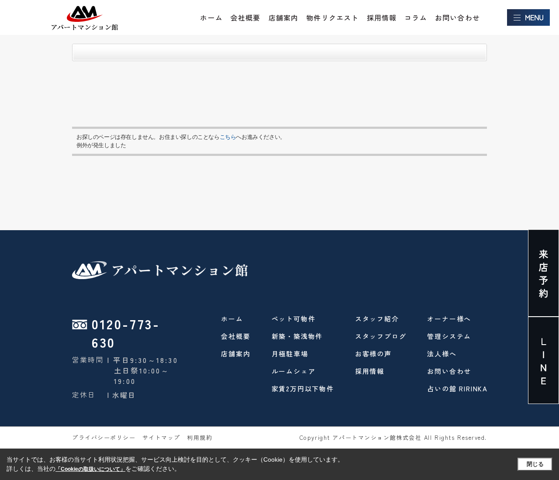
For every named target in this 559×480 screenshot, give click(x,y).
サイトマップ (161, 437)
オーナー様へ (449, 318)
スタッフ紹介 (377, 318)
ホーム (211, 17)
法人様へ (441, 353)
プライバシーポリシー (104, 437)
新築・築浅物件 (297, 336)
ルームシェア (294, 371)
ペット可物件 (294, 318)
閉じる (535, 464)
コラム (415, 17)
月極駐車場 (290, 353)
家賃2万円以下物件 (303, 388)
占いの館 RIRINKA (457, 388)
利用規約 (199, 437)
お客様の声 (373, 353)
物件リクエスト (332, 17)
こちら (228, 137)
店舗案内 (284, 17)
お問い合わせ (457, 17)
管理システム (449, 336)
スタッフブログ (381, 336)
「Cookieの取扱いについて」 (90, 469)
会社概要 (246, 17)
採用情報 (382, 17)
